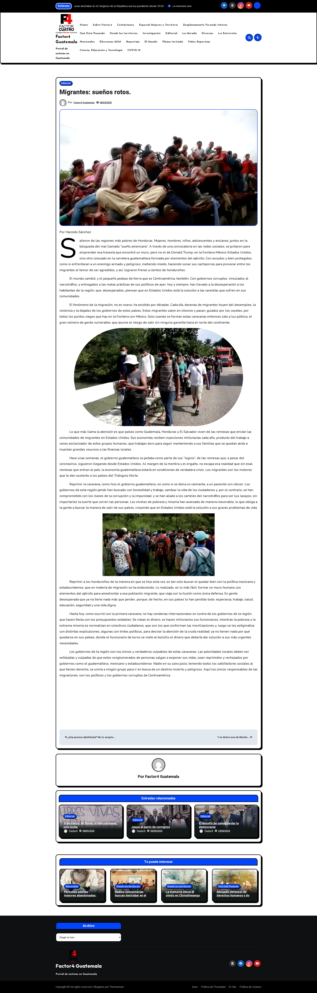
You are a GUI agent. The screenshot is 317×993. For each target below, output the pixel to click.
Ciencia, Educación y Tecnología (101, 50)
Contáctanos (125, 25)
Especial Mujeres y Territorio (158, 25)
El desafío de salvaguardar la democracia (219, 825)
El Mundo (150, 42)
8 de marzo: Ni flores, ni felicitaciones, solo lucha (90, 825)
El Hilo (232, 987)
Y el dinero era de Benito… (233, 737)
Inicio (195, 987)
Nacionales (87, 42)
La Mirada (189, 33)
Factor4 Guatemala (84, 102)
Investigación (152, 33)
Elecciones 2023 (110, 42)
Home (84, 25)
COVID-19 (134, 50)
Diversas (207, 33)
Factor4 (73, 830)
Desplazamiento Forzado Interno (205, 25)
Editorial (171, 33)
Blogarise (99, 987)
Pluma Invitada (172, 42)
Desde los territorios (124, 33)
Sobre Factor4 (102, 25)
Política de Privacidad (213, 987)
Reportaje (133, 42)
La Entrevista (227, 33)
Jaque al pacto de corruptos (150, 827)
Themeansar (117, 987)
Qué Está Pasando (92, 33)
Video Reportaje (199, 42)
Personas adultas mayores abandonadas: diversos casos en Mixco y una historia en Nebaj (82, 897)
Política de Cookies (250, 987)
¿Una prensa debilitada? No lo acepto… (91, 737)
